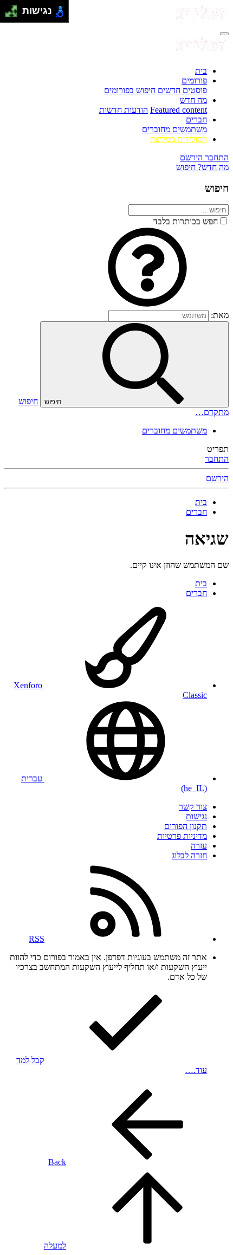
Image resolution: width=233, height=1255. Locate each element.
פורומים (194, 80)
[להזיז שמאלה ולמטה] (8, 14)
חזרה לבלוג (189, 855)
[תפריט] (224, 33)
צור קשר (193, 806)
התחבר (217, 458)
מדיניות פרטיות (182, 835)
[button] (147, 304)
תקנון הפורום (185, 826)
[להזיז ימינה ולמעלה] (14, 8)
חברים (196, 119)
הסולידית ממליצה (178, 139)
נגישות (196, 816)
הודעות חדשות (123, 109)
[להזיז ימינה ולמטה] (14, 14)
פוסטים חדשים (182, 90)
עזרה (199, 845)
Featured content (178, 109)
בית (201, 70)
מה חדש (193, 100)
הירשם (217, 478)
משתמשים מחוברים (174, 129)
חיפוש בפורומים (130, 90)
